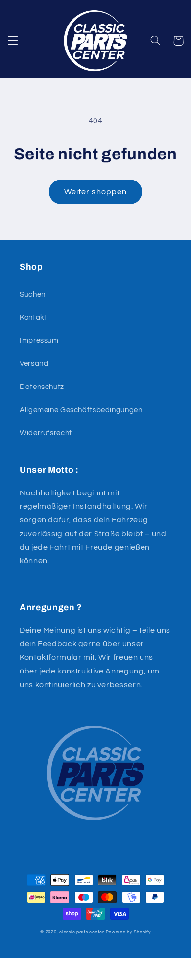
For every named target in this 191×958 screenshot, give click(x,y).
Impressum (39, 340)
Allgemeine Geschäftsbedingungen (81, 410)
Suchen (33, 294)
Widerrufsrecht (46, 433)
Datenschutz (42, 386)
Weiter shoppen (95, 192)
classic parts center (81, 932)
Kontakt (33, 317)
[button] (12, 40)
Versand (34, 363)
